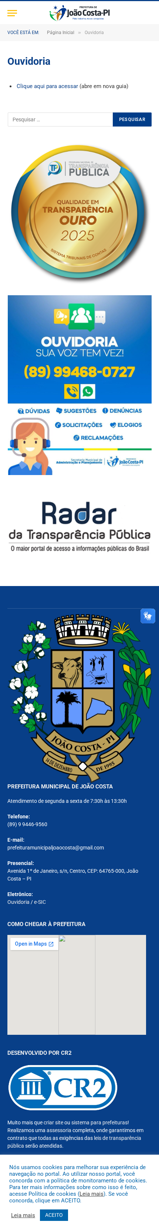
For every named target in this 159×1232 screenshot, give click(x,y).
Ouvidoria (18, 902)
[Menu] (12, 13)
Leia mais (92, 1194)
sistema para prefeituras (99, 1122)
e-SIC (40, 902)
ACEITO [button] (54, 1215)
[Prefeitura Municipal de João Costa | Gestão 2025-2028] (80, 13)
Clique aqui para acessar (48, 86)
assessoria (59, 1130)
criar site (53, 1122)
